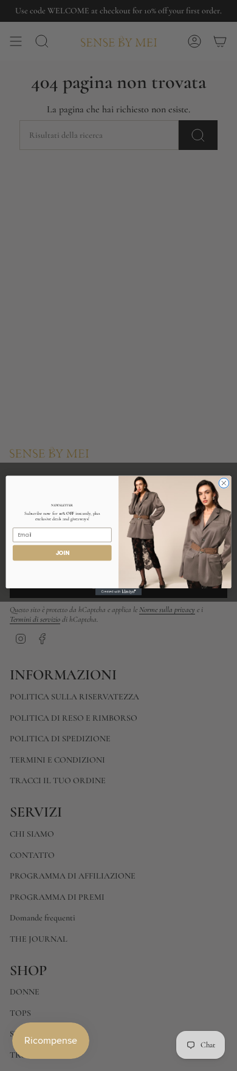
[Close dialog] (224, 483)
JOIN (62, 553)
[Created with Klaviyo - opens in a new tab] (118, 591)
